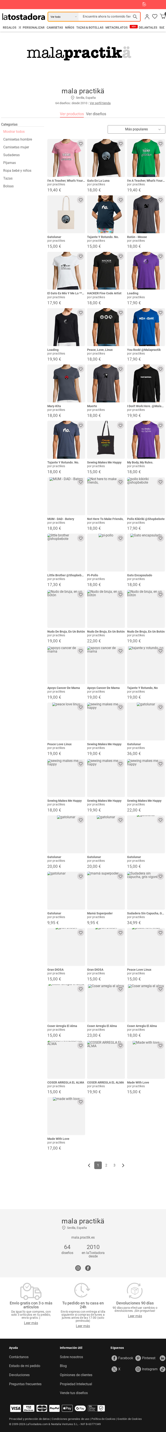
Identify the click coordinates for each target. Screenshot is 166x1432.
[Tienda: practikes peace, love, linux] (106, 327)
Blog (63, 1366)
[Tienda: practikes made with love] (66, 1116)
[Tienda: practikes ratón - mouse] (146, 214)
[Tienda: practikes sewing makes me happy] (106, 440)
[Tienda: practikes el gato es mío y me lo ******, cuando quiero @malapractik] (66, 271)
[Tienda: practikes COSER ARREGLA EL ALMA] (66, 1060)
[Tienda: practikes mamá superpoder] (106, 891)
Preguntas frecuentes (25, 1384)
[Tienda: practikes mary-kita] (66, 383)
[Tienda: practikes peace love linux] (66, 721)
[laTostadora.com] (25, 16)
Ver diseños (96, 114)
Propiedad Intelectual (76, 1384)
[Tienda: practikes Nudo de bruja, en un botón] (66, 609)
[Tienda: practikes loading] (146, 271)
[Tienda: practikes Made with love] (146, 1060)
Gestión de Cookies (129, 1419)
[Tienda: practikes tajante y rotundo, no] (146, 665)
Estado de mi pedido (24, 1366)
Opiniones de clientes (76, 1375)
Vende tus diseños (74, 1393)
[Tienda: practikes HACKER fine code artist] (106, 271)
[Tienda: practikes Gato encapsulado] (146, 553)
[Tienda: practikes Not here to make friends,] (106, 496)
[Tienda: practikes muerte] (106, 383)
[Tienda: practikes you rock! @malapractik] (146, 327)
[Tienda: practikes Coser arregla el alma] (66, 1003)
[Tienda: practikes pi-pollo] (106, 553)
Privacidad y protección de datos (29, 1419)
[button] (154, 16)
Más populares (136, 129)
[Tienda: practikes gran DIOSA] (66, 947)
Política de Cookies (103, 1419)
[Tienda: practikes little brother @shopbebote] (66, 553)
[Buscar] (135, 16)
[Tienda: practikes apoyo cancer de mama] (66, 665)
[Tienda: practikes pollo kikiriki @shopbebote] (146, 496)
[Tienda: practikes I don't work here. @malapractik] (146, 383)
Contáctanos (19, 1357)
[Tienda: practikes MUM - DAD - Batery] (66, 496)
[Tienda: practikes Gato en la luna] (106, 158)
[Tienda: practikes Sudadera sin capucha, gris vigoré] (146, 891)
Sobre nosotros (71, 1357)
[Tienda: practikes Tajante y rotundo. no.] (106, 214)
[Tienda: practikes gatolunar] (66, 214)
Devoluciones (19, 1375)
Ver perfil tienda (100, 103)
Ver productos (72, 114)
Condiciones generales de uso (70, 1419)
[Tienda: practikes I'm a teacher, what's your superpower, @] (66, 158)
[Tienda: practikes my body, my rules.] (146, 440)
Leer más (31, 1323)
